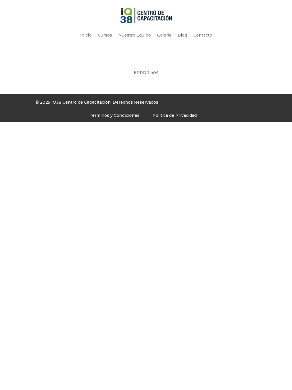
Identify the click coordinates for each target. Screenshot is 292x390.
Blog (182, 35)
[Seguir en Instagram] (193, 103)
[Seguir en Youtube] (204, 103)
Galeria (164, 35)
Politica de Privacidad (175, 115)
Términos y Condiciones (114, 115)
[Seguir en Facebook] (181, 103)
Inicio (86, 35)
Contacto (202, 35)
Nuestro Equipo (134, 35)
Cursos (105, 35)
